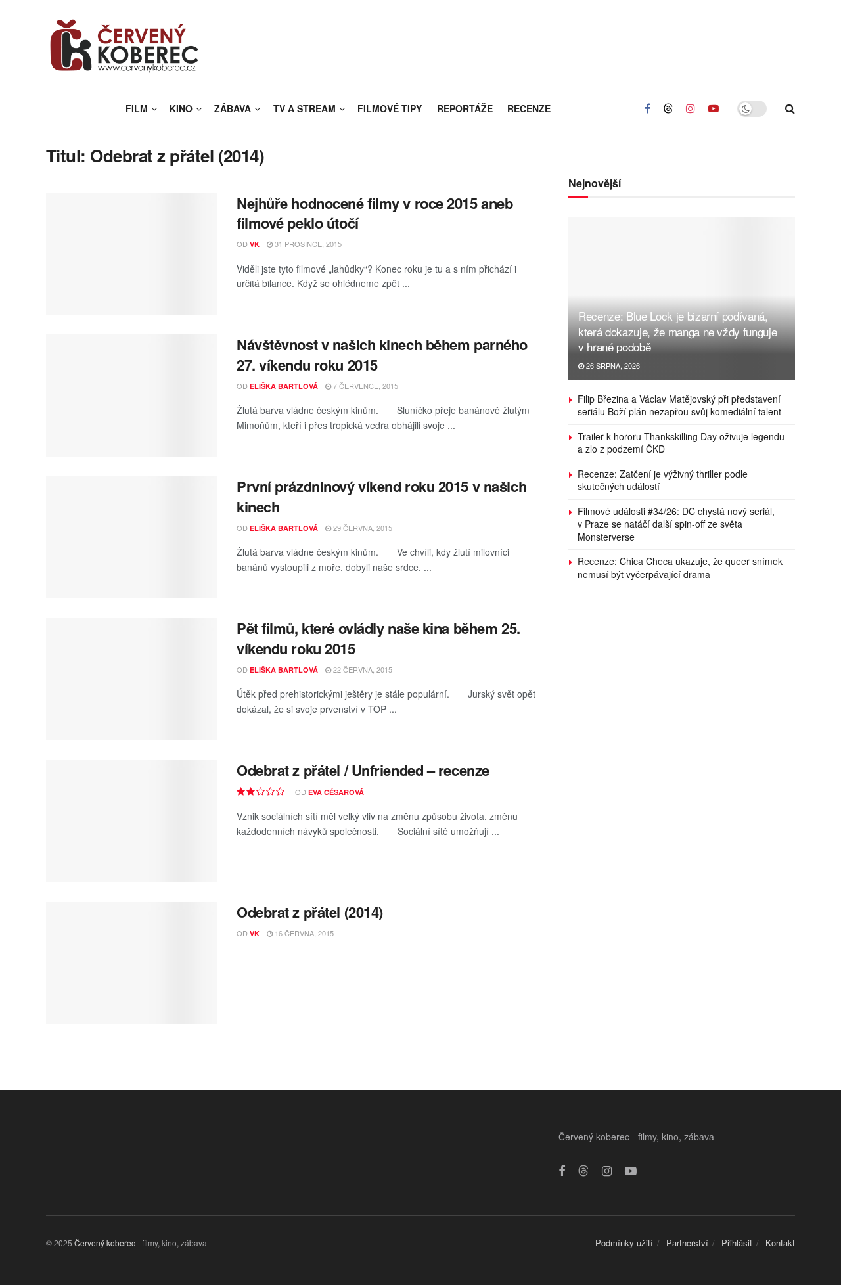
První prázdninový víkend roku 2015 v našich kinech (381, 496)
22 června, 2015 (361, 669)
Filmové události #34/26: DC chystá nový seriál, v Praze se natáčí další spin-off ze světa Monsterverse (676, 524)
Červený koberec (104, 1242)
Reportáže (465, 108)
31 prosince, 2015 (307, 243)
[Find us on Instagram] (690, 108)
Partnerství (687, 1242)
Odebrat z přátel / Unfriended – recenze (363, 769)
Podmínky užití (624, 1242)
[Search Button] (790, 108)
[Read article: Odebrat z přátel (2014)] (131, 963)
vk (255, 244)
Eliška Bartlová (284, 386)
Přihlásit (736, 1242)
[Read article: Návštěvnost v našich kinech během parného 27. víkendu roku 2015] (131, 395)
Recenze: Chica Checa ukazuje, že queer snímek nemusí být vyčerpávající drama (680, 567)
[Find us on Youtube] (713, 108)
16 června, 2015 (303, 933)
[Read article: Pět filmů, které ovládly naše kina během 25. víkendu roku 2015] (131, 679)
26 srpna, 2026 (612, 365)
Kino (181, 108)
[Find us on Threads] (668, 108)
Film (136, 108)
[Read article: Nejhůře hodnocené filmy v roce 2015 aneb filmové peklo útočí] (131, 254)
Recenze (529, 108)
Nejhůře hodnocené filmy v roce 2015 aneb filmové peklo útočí (374, 213)
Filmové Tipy (389, 108)
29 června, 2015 (361, 527)
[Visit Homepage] (125, 46)
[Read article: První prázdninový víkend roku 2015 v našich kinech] (131, 537)
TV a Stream (304, 108)
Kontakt (780, 1242)
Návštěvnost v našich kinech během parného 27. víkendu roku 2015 (382, 354)
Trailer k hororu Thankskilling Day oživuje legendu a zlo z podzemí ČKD (681, 443)
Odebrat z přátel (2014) (310, 911)
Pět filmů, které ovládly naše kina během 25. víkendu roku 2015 (378, 638)
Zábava (232, 108)
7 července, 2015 (364, 385)
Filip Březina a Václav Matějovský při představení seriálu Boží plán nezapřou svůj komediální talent (679, 405)
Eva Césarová (336, 792)
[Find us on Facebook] (647, 108)
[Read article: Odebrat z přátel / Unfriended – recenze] (131, 821)
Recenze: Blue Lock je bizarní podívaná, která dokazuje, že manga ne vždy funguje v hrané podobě (677, 331)
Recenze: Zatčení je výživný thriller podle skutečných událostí (663, 480)
